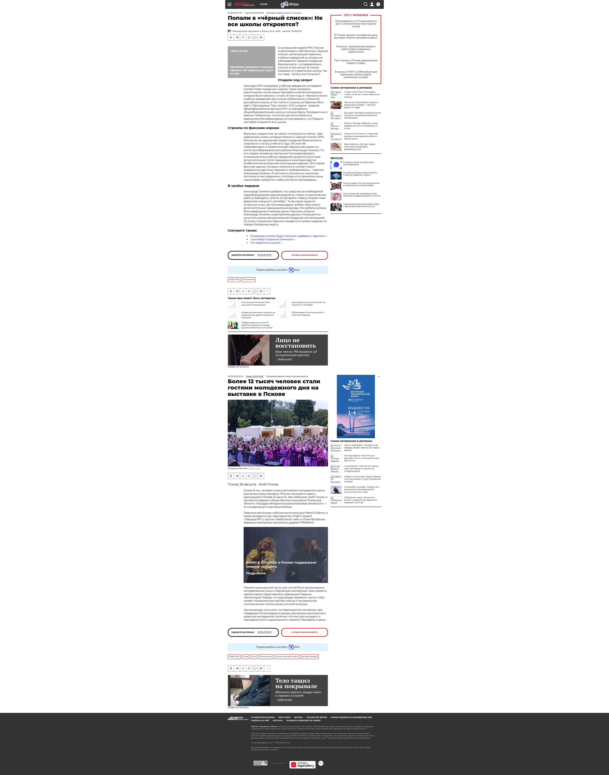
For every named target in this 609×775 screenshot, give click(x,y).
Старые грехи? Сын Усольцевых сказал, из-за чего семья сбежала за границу (362, 94)
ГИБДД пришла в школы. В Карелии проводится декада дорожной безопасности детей (256, 325)
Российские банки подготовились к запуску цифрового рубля (360, 174)
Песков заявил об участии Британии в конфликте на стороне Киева (361, 184)
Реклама (298, 717)
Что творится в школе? (265, 242)
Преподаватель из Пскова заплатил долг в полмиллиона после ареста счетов (356, 24)
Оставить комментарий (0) (304, 255)
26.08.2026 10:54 (235, 376)
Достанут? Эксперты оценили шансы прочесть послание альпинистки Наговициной (362, 115)
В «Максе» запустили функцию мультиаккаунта (358, 163)
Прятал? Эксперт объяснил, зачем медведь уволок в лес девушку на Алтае (361, 125)
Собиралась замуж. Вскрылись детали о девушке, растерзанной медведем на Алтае (360, 500)
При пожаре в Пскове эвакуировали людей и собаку (356, 62)
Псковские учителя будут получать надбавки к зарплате (287, 236)
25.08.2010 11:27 (235, 13)
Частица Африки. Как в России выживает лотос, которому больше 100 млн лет (361, 458)
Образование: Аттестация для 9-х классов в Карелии (307, 313)
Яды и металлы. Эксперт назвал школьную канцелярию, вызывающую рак (359, 146)
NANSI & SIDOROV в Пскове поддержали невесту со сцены (281, 564)
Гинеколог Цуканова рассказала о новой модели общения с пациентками (356, 49)
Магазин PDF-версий (317, 717)
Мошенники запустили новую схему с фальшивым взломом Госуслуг (361, 205)
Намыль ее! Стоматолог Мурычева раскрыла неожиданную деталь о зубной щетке (361, 136)
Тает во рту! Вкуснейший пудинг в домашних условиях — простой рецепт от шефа (361, 105)
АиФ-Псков (254, 468)
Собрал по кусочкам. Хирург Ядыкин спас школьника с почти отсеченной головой (362, 479)
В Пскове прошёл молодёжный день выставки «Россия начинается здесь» (356, 36)
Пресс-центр (284, 717)
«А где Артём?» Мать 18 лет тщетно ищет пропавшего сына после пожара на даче (361, 468)
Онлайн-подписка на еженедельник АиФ (351, 717)
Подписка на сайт (260, 721)
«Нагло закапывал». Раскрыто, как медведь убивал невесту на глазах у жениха (362, 447)
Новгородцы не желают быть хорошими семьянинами (255, 303)
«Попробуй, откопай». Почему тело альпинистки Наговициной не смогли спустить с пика (361, 489)
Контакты (277, 721)
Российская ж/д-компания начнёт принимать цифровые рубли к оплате (361, 195)
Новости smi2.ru (238, 366)
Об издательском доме (263, 717)
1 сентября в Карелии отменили (271, 239)
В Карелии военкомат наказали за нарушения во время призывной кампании (258, 315)
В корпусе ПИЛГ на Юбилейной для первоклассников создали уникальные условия (356, 75)
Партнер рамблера (278, 763)
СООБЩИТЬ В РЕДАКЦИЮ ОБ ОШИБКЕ (303, 721)
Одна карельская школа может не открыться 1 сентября (308, 303)
